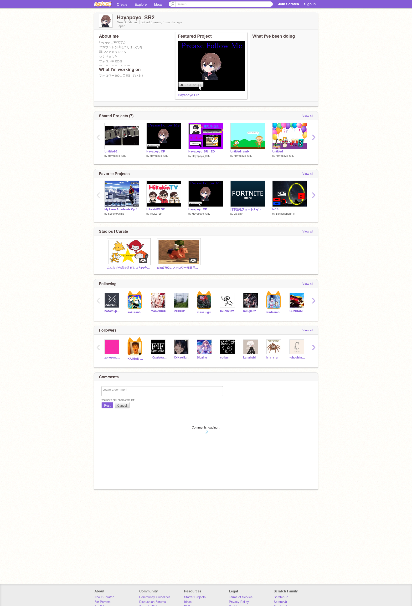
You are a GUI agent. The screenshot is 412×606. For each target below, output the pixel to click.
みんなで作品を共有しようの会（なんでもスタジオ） (128, 268)
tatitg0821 (250, 311)
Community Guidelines (154, 597)
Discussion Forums (152, 601)
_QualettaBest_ (159, 357)
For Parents (102, 601)
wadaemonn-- (274, 312)
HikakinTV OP (155, 209)
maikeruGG (158, 311)
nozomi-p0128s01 (112, 311)
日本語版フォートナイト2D (247, 209)
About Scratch (104, 597)
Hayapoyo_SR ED (201, 151)
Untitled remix (239, 151)
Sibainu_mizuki (205, 357)
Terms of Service (240, 597)
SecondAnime (116, 213)
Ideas (158, 4)
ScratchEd (281, 597)
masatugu (204, 312)
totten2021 (227, 311)
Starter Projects (195, 597)
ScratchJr (280, 601)
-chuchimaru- (297, 357)
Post (107, 405)
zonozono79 (112, 357)
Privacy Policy (239, 601)
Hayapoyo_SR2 (117, 155)
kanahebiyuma (251, 357)
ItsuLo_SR (156, 213)
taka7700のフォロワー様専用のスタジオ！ (178, 268)
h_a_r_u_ (272, 357)
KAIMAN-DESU (136, 359)
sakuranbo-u (136, 312)
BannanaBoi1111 (285, 213)
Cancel (122, 405)
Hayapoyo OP (188, 94)
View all (307, 115)
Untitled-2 (111, 151)
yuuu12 (238, 214)
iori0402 (179, 311)
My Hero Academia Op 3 (120, 209)
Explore (141, 4)
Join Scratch (288, 3)
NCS (275, 209)
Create (122, 4)
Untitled (277, 151)
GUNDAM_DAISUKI (297, 311)
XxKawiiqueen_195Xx (182, 357)
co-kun (224, 357)
